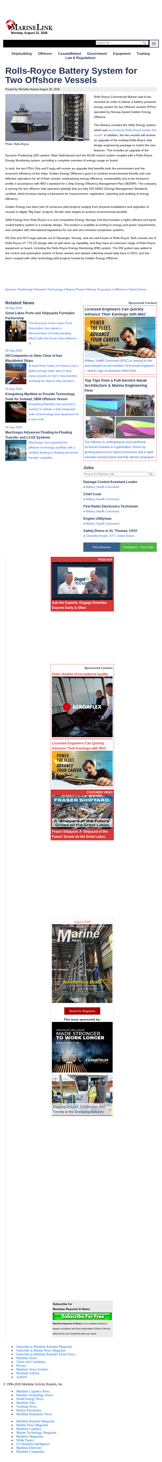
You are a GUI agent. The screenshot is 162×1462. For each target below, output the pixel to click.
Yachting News (26, 1406)
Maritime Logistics (28, 1429)
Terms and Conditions (31, 1362)
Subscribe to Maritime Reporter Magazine (44, 1346)
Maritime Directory (29, 1448)
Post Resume (102, 547)
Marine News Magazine (32, 1425)
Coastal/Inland (69, 53)
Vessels (40, 289)
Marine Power (75, 289)
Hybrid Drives (137, 289)
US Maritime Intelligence (33, 1444)
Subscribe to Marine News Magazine (41, 1350)
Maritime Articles (27, 1373)
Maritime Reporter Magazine (35, 1421)
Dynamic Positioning (18, 289)
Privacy (21, 1365)
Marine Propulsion (99, 289)
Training (143, 53)
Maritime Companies (30, 1451)
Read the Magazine (82, 1011)
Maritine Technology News (34, 1395)
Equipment (122, 53)
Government (97, 53)
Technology (55, 289)
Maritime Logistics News (33, 1391)
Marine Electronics (28, 1410)
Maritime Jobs (25, 1402)
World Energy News (30, 1399)
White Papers (25, 1440)
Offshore (45, 53)
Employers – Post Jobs (138, 547)
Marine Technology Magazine (36, 1432)
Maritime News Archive (32, 1369)
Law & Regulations (80, 58)
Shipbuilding (21, 53)
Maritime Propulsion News (34, 1414)
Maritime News (26, 1358)
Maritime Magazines (29, 1436)
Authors (21, 1377)
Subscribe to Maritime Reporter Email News (45, 1354)
